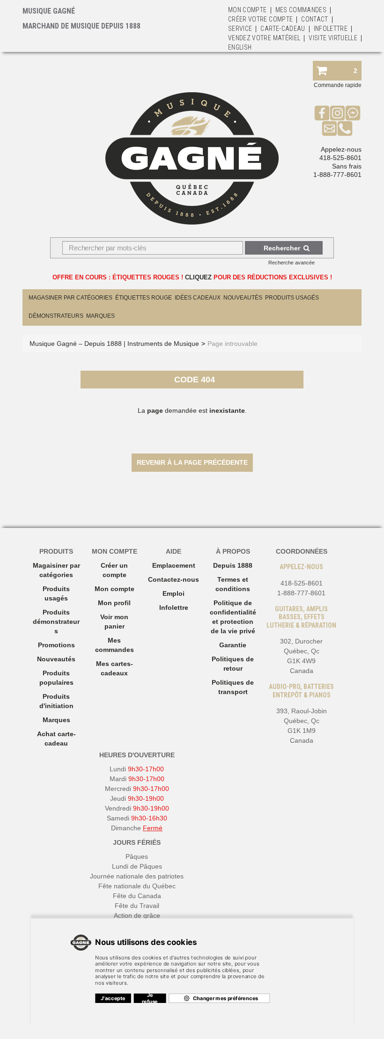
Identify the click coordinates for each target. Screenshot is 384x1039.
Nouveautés (242, 297)
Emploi (173, 593)
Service (240, 28)
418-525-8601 (340, 157)
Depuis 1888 (232, 565)
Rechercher (282, 248)
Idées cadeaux (198, 297)
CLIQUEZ (198, 277)
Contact (314, 19)
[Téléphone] (345, 128)
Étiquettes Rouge (143, 297)
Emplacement (173, 565)
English (239, 47)
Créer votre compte (260, 19)
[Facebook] (322, 113)
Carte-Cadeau (282, 28)
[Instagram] (337, 113)
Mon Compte (247, 10)
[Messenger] (353, 113)
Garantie (232, 645)
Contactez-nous (173, 579)
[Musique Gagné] (192, 158)
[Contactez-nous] (329, 128)
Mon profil (114, 603)
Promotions (56, 645)
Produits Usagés (292, 297)
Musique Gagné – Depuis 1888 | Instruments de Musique (114, 343)
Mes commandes (301, 10)
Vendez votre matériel (264, 38)
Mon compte (114, 589)
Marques (100, 316)
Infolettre (331, 28)
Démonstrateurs (56, 316)
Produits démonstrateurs (56, 621)
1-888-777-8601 (337, 174)
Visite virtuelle (333, 38)
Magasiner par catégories (70, 297)
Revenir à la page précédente (192, 462)
